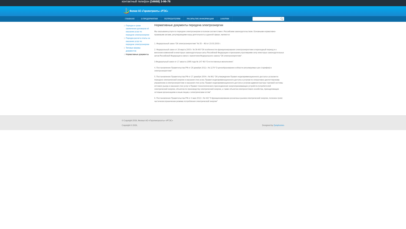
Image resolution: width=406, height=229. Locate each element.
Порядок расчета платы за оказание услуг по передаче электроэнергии (138, 41)
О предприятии (149, 19)
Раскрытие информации (200, 19)
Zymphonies (279, 125)
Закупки (224, 19)
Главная (129, 19)
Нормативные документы (137, 54)
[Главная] (146, 13)
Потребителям (172, 19)
